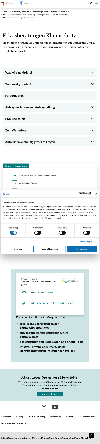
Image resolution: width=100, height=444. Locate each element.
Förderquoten (14, 95)
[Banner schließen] (96, 194)
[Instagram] (44, 407)
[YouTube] (55, 407)
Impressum (55, 416)
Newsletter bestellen (50, 394)
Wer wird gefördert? (18, 84)
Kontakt (70, 416)
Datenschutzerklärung (12, 416)
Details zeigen (86, 242)
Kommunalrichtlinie (60, 12)
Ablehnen (18, 249)
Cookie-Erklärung (36, 416)
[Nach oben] (91, 435)
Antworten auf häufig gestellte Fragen (30, 142)
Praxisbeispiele (15, 119)
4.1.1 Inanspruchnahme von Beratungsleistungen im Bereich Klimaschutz (35, 15)
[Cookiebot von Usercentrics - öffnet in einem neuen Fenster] (80, 194)
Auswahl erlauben (50, 249)
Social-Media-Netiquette (13, 423)
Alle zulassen (81, 249)
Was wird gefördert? (18, 72)
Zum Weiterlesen (16, 130)
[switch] (37, 233)
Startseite (5, 12)
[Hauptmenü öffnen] (96, 3)
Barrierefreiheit (87, 416)
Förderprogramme (40, 12)
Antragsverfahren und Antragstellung (30, 107)
